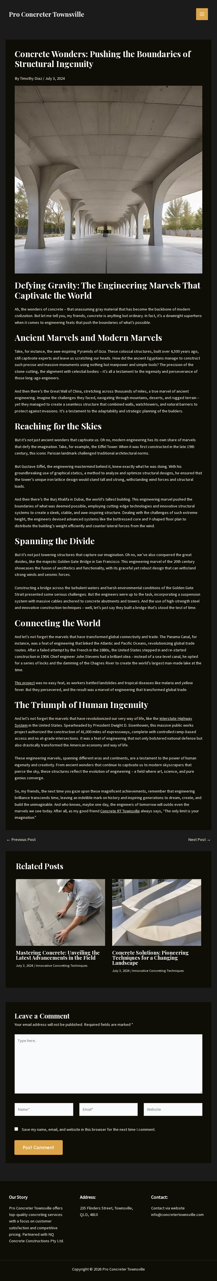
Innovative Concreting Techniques (61, 965)
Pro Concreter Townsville (46, 14)
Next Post (199, 840)
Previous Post (21, 840)
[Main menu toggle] (202, 14)
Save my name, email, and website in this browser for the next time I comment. (88, 1129)
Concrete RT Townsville (120, 810)
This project (25, 682)
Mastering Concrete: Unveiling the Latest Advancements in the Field (58, 955)
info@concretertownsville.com (177, 1214)
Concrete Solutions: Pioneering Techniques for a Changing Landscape (150, 957)
